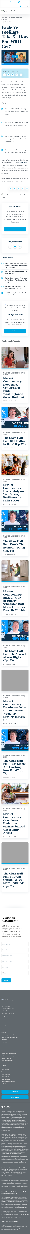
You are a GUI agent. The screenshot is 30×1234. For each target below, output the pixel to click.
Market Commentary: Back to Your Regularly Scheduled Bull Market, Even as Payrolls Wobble (14, 601)
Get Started (15, 331)
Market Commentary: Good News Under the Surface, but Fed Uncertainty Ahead (14, 823)
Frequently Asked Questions (10, 1035)
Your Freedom (6, 1079)
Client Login (25, 6)
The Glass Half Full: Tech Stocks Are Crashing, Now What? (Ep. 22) (14, 767)
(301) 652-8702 (24, 2)
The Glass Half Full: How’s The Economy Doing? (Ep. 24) (14, 287)
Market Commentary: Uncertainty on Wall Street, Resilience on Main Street (16, 280)
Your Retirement (6, 1074)
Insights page (22, 163)
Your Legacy (5, 1076)
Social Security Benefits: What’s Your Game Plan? (15, 294)
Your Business (6, 1072)
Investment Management (9, 1053)
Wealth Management (8, 1051)
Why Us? (4, 1030)
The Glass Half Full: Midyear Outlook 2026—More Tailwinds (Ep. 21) (14, 880)
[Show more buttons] (26, 64)
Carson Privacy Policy (7, 1221)
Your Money (5, 1069)
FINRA (6, 1169)
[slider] (15, 64)
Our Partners (5, 1042)
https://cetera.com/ (22, 1207)
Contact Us (15, 229)
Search (14, 2)
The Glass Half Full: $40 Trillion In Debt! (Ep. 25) (14, 441)
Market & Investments (8, 1081)
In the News (5, 1084)
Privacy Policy (5, 1191)
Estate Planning (6, 1058)
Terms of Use (15, 1221)
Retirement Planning (8, 1056)
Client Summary (15, 1097)
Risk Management (7, 1060)
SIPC (10, 1169)
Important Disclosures (14, 1191)
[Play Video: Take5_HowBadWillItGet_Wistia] (15, 56)
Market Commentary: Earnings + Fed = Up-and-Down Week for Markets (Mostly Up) (14, 710)
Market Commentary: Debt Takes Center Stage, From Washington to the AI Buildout (16, 265)
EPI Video (4, 1039)
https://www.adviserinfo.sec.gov (10, 1214)
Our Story (4, 1032)
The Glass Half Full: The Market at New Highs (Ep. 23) (14, 655)
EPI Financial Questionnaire (10, 1037)
